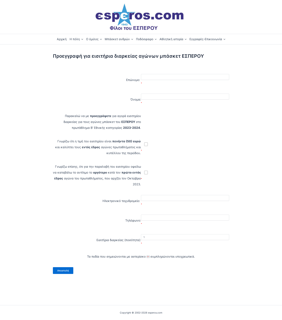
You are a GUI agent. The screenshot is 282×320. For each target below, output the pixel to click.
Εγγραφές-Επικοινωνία (205, 39)
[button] (81, 39)
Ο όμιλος (92, 39)
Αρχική (62, 39)
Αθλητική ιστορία (171, 39)
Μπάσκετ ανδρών (117, 39)
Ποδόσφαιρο (144, 39)
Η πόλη (75, 39)
